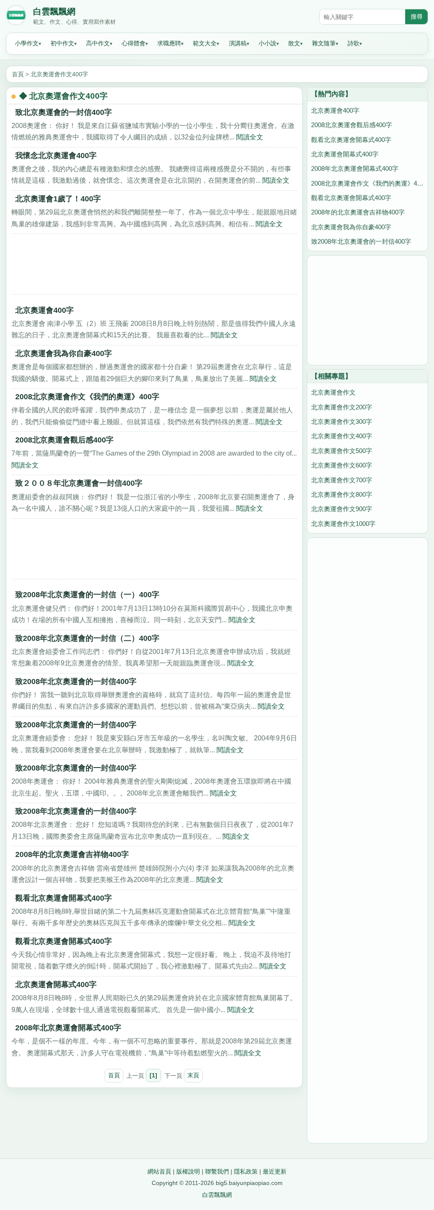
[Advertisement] (154, 267)
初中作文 (62, 43)
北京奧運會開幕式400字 (56, 984)
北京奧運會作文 (333, 392)
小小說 (267, 43)
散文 (294, 43)
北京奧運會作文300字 (341, 421)
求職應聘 (169, 43)
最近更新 (275, 1171)
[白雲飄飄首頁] (16, 17)
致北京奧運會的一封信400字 (63, 112)
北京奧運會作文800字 (341, 494)
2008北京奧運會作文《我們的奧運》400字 (87, 396)
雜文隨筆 (324, 43)
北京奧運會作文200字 (341, 407)
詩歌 (353, 43)
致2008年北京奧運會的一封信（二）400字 (87, 638)
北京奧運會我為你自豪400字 (63, 353)
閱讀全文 (249, 137)
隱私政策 (246, 1171)
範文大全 (205, 43)
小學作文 (27, 43)
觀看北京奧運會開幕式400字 (63, 898)
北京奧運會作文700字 (341, 480)
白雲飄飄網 (54, 11)
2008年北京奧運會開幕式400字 (68, 1028)
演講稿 (238, 43)
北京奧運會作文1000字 (343, 523)
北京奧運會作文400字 (59, 74)
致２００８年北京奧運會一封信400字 (78, 483)
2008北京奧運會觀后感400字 (64, 440)
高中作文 (98, 43)
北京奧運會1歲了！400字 (58, 199)
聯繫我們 (217, 1171)
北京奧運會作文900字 (341, 508)
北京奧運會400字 (44, 310)
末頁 (193, 1075)
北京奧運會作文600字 (341, 465)
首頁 (18, 74)
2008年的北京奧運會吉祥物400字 (72, 854)
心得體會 (133, 43)
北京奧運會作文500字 (341, 450)
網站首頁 (159, 1171)
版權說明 (188, 1171)
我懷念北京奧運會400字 (56, 155)
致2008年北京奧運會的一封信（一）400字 (87, 594)
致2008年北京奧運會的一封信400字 (75, 681)
